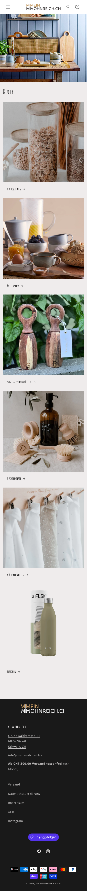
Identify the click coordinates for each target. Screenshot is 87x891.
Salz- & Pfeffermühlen (19, 382)
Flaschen (11, 671)
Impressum (16, 803)
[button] (8, 6)
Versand (14, 784)
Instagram (15, 821)
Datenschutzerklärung (24, 794)
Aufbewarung (14, 189)
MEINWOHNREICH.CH (48, 883)
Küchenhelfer (14, 478)
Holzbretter (13, 285)
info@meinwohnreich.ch (26, 755)
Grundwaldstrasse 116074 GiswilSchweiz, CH (24, 741)
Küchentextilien (15, 575)
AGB (11, 812)
